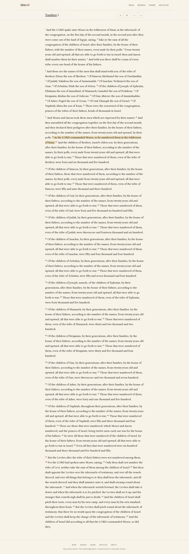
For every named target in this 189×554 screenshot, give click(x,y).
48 (46, 462)
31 (98, 270)
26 (46, 217)
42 (46, 405)
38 (46, 362)
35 (103, 319)
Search (141, 5)
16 (84, 105)
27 (98, 227)
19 (52, 137)
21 (73, 157)
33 (61, 297)
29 (98, 248)
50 (131, 467)
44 (58, 425)
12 (90, 95)
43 (108, 415)
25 (98, 205)
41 (98, 394)
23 (73, 183)
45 (63, 435)
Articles (164, 5)
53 (74, 506)
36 (46, 335)
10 (97, 85)
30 (46, 260)
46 (75, 445)
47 (46, 457)
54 (127, 516)
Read (131, 5)
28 (46, 239)
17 (46, 117)
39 (98, 372)
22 (46, 168)
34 (46, 309)
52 (102, 496)
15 (131, 100)
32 (46, 282)
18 (136, 117)
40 (46, 384)
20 (56, 142)
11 (134, 90)
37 (103, 345)
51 (64, 487)
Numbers (51, 15)
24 (46, 195)
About (114, 545)
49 (104, 462)
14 (88, 100)
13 (46, 100)
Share (152, 5)
